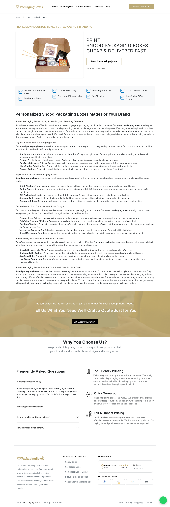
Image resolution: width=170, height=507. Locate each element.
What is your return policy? (29, 381)
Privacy (129, 502)
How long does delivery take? (31, 406)
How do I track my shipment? (30, 427)
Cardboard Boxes (73, 466)
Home (18, 17)
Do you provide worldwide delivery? (34, 417)
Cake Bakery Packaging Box (78, 481)
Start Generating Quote (104, 61)
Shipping (138, 502)
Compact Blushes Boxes (76, 471)
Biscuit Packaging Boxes (76, 476)
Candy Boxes (71, 462)
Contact (148, 502)
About (121, 502)
